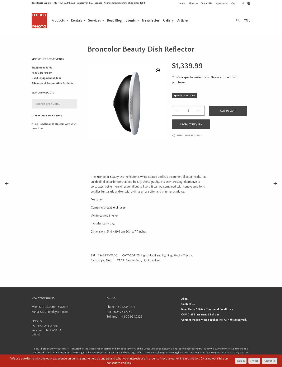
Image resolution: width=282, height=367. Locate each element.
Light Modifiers (150, 255)
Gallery (168, 21)
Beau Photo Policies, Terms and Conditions (207, 309)
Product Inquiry (191, 124)
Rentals (76, 21)
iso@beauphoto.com (52, 124)
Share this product (189, 135)
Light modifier (151, 260)
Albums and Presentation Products (52, 83)
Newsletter (150, 21)
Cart (233, 3)
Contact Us (206, 3)
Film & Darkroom (42, 72)
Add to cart (228, 110)
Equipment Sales (42, 67)
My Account (222, 3)
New (109, 260)
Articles (183, 21)
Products (58, 21)
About (192, 3)
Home (182, 3)
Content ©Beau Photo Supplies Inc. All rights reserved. (214, 319)
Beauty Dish (133, 260)
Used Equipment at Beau (47, 78)
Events (130, 21)
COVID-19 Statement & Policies (200, 314)
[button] (158, 70)
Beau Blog (114, 21)
